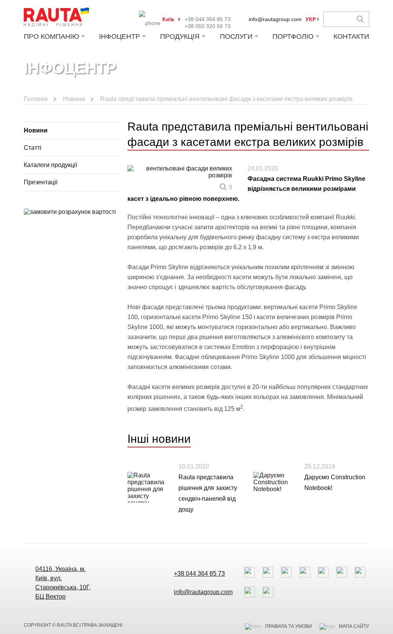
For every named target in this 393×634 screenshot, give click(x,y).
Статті (32, 147)
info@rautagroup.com (275, 19)
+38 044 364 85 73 (208, 19)
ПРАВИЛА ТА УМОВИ (288, 626)
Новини (74, 99)
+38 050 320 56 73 (208, 26)
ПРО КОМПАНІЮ (51, 36)
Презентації (41, 182)
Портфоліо (293, 36)
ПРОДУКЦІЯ (180, 36)
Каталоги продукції (50, 165)
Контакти (351, 36)
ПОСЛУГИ (236, 36)
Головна (36, 99)
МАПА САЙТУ (354, 626)
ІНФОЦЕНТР (119, 36)
